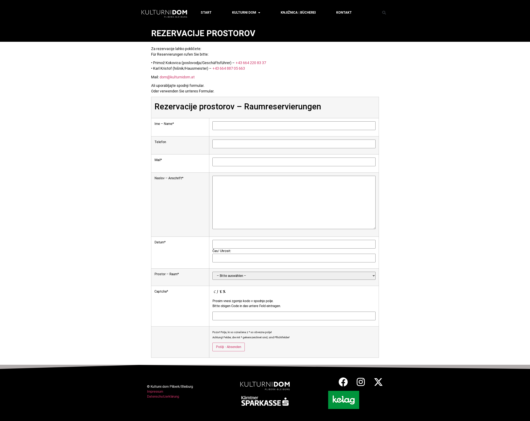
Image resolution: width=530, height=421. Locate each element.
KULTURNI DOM (244, 12)
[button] (384, 12)
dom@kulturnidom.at (177, 77)
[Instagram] (360, 382)
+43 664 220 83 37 (251, 63)
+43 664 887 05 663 (228, 68)
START (206, 12)
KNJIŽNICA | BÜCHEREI (298, 12)
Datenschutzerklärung (163, 396)
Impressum (155, 391)
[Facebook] (343, 382)
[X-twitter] (378, 382)
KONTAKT (344, 12)
